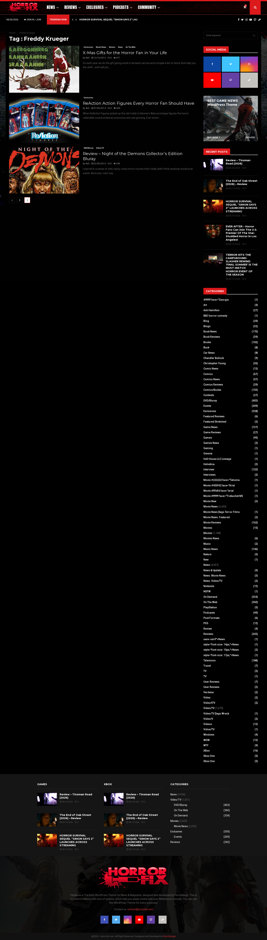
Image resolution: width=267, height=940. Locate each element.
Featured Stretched (214, 421)
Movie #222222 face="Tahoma (221, 480)
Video (207, 697)
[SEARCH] (254, 35)
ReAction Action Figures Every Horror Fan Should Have (138, 103)
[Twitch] (255, 20)
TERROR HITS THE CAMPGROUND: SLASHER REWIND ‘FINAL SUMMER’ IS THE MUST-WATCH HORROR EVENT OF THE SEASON (242, 264)
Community (147, 7)
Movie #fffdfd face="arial (218, 490)
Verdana (208, 692)
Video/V (208, 718)
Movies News (211, 538)
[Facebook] (238, 20)
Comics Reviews (213, 384)
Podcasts (121, 7)
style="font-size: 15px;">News (221, 649)
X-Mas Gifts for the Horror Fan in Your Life (125, 52)
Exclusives (95, 7)
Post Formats (211, 617)
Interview (208, 469)
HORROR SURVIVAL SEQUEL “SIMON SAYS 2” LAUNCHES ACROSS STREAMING (241, 206)
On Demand (210, 596)
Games (207, 437)
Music (207, 543)
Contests (208, 395)
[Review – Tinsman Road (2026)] (213, 165)
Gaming (208, 448)
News (51, 7)
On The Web (130, 47)
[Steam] (259, 20)
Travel (207, 665)
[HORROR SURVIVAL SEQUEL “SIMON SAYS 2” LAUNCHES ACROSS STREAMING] (213, 206)
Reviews (70, 7)
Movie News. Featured (216, 517)
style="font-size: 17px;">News (221, 655)
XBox (206, 750)
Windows (208, 734)
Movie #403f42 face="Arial (219, 485)
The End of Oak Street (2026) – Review (241, 182)
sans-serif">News (214, 639)
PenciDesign (169, 936)
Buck (206, 347)
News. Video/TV (212, 580)
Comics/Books (212, 389)
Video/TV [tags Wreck (216, 713)
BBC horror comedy (215, 315)
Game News (210, 427)
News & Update (212, 570)
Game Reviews (212, 432)
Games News (211, 442)
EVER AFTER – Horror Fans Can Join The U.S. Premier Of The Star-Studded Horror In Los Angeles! (241, 233)
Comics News (211, 379)
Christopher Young (214, 363)
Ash (88, 58)
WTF (206, 745)
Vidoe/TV (209, 729)
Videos (207, 724)
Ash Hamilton (211, 310)
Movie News (101, 47)
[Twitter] (242, 20)
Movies (112, 47)
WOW (206, 740)
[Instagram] (246, 20)
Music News (210, 549)
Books (207, 342)
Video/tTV (209, 702)
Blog (206, 321)
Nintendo (208, 586)
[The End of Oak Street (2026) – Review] (213, 185)
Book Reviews (211, 336)
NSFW (207, 591)
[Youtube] (250, 20)
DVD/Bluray (88, 148)
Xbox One (209, 755)
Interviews (209, 474)
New (206, 559)
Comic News (210, 368)
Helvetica (209, 464)
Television (209, 660)
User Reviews (211, 681)
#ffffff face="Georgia (216, 299)
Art (205, 305)
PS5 (205, 623)
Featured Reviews (213, 416)
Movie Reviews (212, 522)
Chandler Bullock (213, 358)
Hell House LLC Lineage (217, 458)
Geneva (207, 453)
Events (207, 405)
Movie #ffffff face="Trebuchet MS (223, 496)
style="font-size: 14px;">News (221, 644)
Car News (209, 352)
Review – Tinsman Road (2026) (238, 162)
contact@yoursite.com (140, 909)
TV (205, 671)
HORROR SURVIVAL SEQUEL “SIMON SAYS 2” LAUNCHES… (113, 19)
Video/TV (100, 148)
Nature (207, 554)
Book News (210, 331)
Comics (208, 374)
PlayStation (210, 607)
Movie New (209, 501)
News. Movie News (214, 575)
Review (207, 628)
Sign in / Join (33, 19)
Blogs (207, 326)
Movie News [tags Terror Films (221, 512)
